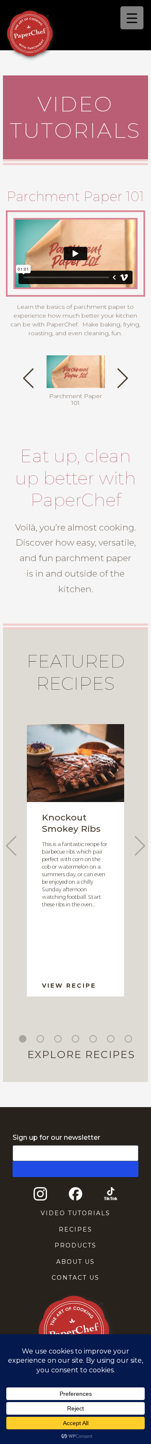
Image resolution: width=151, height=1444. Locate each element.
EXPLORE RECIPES (81, 1054)
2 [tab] (41, 1040)
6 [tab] (112, 1040)
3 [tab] (59, 1040)
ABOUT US (75, 1261)
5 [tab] (94, 1040)
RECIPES (75, 1229)
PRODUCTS (75, 1245)
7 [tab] (129, 1040)
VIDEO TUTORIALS (75, 1213)
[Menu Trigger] (131, 17)
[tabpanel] (75, 860)
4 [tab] (77, 1040)
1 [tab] (24, 1040)
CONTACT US (75, 1277)
